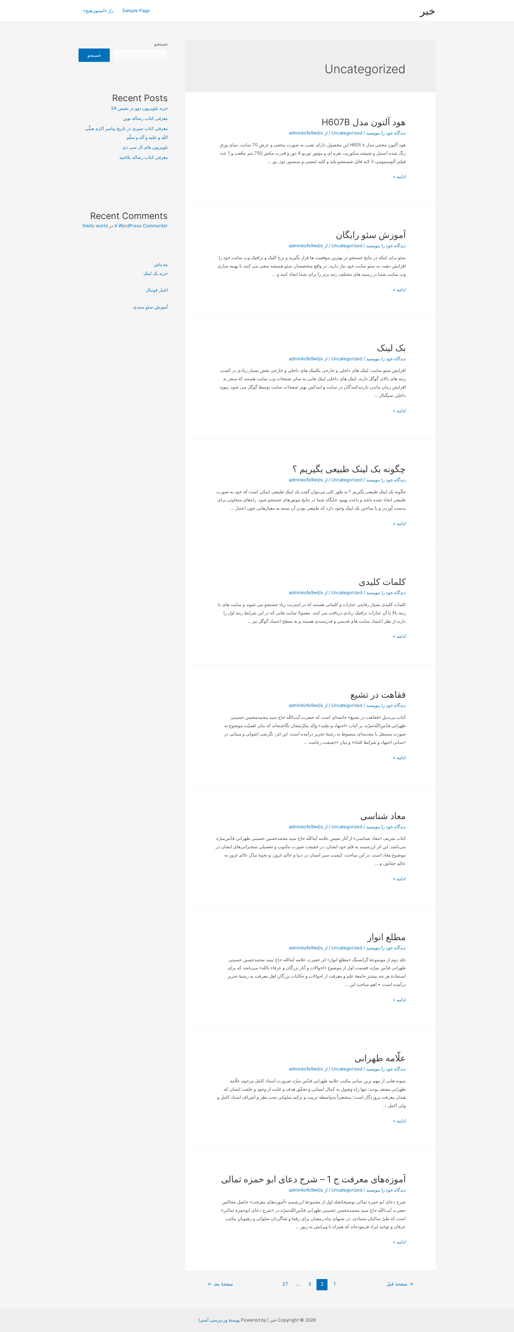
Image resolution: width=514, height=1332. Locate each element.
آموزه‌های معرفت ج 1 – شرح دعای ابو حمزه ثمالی (313, 1179)
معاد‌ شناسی (383, 815)
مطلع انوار (386, 937)
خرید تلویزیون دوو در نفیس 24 (139, 108)
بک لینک (391, 347)
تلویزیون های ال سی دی (145, 147)
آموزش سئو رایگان (371, 234)
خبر (427, 10)
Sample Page (136, 10)
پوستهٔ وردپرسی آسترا (219, 1320)
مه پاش (161, 264)
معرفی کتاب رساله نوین (145, 118)
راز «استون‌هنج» (98, 10)
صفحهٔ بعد (220, 1284)
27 (285, 1284)
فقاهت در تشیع (378, 694)
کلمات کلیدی (382, 581)
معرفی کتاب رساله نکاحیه (143, 157)
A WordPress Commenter (141, 225)
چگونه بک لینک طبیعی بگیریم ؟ (349, 469)
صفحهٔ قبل (399, 1284)
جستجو (161, 44)
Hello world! (95, 225)
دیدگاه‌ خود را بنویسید (386, 133)
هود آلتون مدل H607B (364, 122)
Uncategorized (346, 133)
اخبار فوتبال (157, 290)
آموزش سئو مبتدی (150, 307)
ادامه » (399, 176)
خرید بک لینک (155, 273)
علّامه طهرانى (380, 1058)
